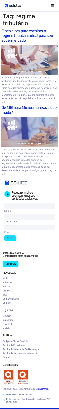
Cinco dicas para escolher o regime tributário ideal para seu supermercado (27, 36)
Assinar (10, 238)
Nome (7, 211)
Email (7, 232)
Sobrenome (10, 221)
